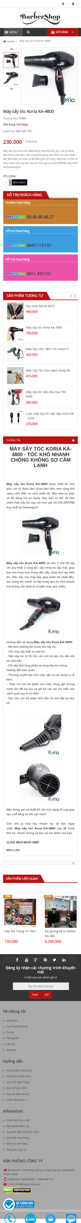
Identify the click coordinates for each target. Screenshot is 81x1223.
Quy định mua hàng (17, 1138)
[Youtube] (26, 960)
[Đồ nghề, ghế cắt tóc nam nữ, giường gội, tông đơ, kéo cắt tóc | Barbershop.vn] (40, 17)
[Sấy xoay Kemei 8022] (15, 310)
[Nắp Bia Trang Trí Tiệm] (20, 911)
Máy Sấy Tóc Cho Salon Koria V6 (48, 370)
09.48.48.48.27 (40, 217)
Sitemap (11, 1050)
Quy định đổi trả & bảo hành (22, 1132)
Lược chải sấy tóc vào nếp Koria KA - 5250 (50, 416)
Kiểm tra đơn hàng (16, 1143)
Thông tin (13, 440)
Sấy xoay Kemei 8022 (40, 306)
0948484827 (28, 1179)
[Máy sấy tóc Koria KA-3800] (15, 332)
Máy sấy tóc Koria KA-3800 (44, 327)
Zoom (73, 100)
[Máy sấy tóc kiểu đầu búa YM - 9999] (15, 396)
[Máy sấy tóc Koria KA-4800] (11, 60)
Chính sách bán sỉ (16, 1100)
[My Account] (73, 4)
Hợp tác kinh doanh (17, 1094)
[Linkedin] (64, 960)
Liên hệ (10, 1044)
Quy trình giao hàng (17, 1082)
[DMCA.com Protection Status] (17, 1190)
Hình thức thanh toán (18, 1076)
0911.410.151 (39, 273)
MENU (13, 32)
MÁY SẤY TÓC (24, 131)
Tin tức (10, 1032)
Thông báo (12, 1038)
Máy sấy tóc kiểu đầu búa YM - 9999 (46, 394)
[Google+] (36, 960)
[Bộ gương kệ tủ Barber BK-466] (61, 911)
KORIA (22, 118)
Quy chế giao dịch (16, 1088)
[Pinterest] (45, 960)
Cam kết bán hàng (16, 1026)
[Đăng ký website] (18, 1204)
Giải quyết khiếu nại (17, 1126)
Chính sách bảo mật (17, 1120)
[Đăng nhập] (63, 4)
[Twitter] (54, 960)
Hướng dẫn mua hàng (19, 1070)
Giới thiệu (11, 1020)
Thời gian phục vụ (16, 1149)
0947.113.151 (39, 245)
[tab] (40, 440)
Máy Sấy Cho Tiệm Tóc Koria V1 (47, 349)
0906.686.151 (46, 1179)
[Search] (28, 32)
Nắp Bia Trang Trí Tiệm (20, 931)
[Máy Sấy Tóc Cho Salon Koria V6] (15, 375)
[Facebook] (17, 960)
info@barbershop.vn (28, 1184)
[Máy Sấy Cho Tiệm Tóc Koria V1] (15, 353)
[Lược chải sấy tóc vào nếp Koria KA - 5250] (15, 418)
